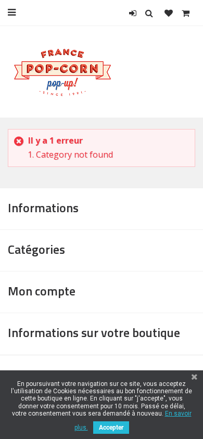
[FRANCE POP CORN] (63, 71)
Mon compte (41, 290)
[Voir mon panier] (186, 13)
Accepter (111, 427)
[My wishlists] (168, 13)
